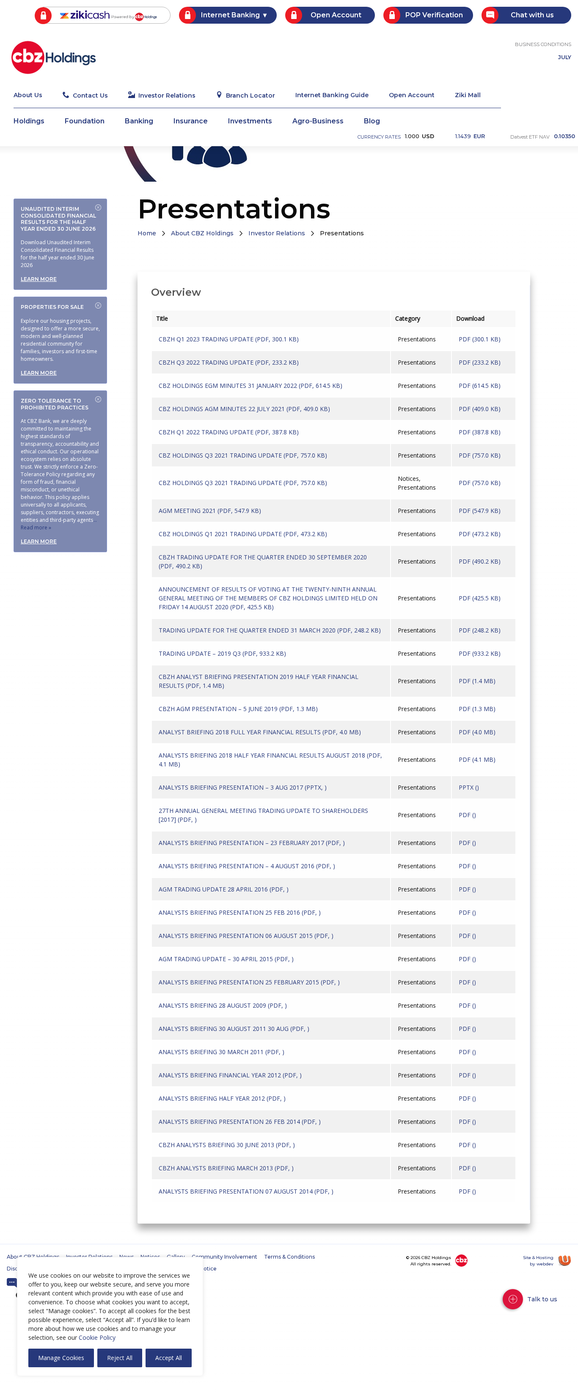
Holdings (29, 121)
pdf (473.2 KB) (480, 534)
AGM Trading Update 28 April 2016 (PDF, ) (224, 889)
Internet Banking (230, 15)
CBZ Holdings (53, 57)
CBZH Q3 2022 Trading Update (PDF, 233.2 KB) (229, 362)
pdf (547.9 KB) (480, 511)
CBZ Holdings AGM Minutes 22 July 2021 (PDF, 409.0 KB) (244, 409)
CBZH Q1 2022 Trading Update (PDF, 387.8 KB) (229, 432)
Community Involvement (224, 1256)
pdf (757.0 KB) (480, 455)
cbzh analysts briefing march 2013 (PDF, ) (226, 1168)
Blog (372, 121)
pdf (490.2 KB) (480, 561)
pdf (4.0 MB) (477, 732)
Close (98, 207)
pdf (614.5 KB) (480, 386)
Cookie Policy (97, 1337)
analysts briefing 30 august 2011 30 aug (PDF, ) (234, 1029)
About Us (28, 95)
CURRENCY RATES (379, 137)
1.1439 (470, 136)
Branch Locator (250, 95)
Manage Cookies (61, 1358)
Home (147, 233)
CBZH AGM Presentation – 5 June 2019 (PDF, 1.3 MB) (238, 709)
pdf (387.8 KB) (480, 432)
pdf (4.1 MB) (477, 759)
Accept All (168, 1358)
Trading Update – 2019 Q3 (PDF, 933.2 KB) (222, 653)
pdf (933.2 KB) (480, 653)
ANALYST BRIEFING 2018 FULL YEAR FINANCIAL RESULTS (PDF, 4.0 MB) (260, 732)
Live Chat (12, 1283)
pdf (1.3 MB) (477, 709)
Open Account (336, 15)
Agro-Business (318, 121)
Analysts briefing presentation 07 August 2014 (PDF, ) (246, 1191)
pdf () (467, 815)
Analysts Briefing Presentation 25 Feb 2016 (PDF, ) (240, 912)
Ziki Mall (468, 95)
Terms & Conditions (289, 1256)
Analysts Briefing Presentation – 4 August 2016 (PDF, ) (247, 866)
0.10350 (564, 136)
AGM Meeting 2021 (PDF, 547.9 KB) (210, 511)
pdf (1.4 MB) (477, 681)
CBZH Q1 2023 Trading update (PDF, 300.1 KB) (229, 339)
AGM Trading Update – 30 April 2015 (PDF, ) (226, 959)
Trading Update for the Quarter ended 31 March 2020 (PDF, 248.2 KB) (270, 630)
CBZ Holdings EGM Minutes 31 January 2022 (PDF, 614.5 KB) (250, 386)
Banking (139, 121)
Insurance (190, 121)
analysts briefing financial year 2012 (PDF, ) (230, 1075)
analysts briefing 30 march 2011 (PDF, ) (221, 1052)
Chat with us (532, 15)
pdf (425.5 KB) (480, 598)
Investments (250, 121)
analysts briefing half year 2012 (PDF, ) (222, 1098)
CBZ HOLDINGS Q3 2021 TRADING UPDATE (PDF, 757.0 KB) (243, 455)
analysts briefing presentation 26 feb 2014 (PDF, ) (240, 1122)
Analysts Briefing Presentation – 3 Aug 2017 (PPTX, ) (243, 787)
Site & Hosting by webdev (538, 1261)
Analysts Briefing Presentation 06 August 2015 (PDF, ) (246, 936)
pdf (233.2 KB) (480, 362)
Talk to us (542, 1299)
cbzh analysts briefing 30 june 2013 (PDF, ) (227, 1145)
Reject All (119, 1358)
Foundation (85, 121)
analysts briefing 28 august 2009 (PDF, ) (223, 1005)
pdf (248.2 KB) (480, 630)
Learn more (39, 279)
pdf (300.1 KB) (480, 339)
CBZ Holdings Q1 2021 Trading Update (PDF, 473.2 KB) (243, 534)
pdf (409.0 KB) (480, 409)
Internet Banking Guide (332, 95)
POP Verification (434, 15)
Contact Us (90, 95)
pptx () (469, 787)
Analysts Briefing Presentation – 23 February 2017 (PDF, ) (252, 843)
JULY (564, 57)
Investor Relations (166, 95)
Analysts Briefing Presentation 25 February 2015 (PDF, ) (249, 982)
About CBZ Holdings (202, 233)
